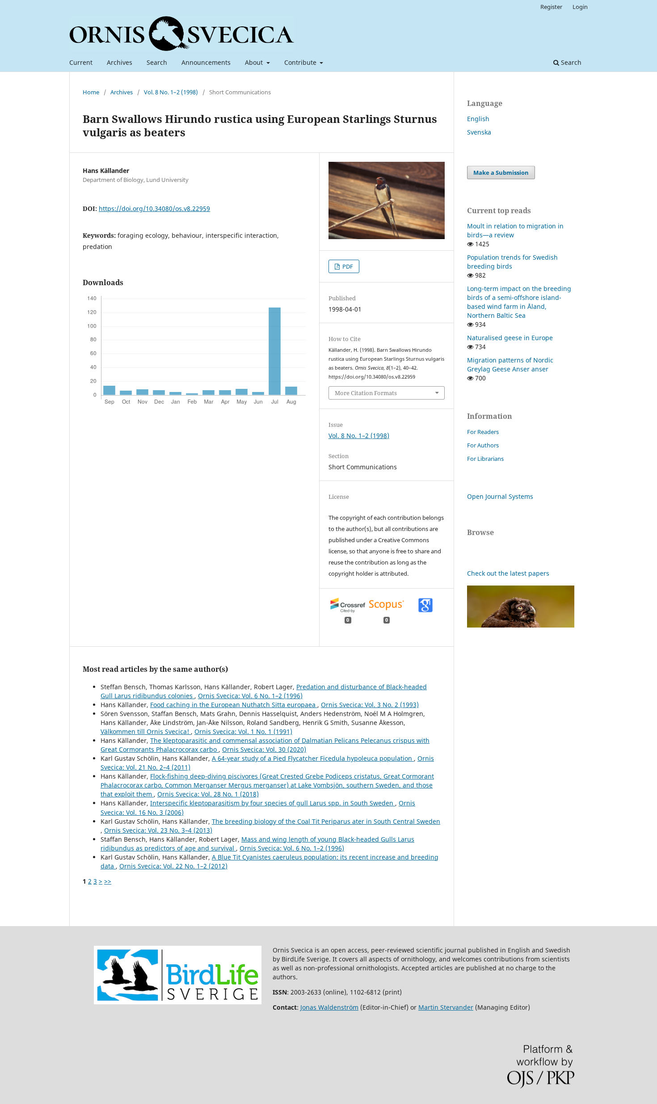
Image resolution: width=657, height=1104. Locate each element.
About (255, 62)
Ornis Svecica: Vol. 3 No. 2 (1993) (370, 704)
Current (81, 62)
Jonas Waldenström (329, 1007)
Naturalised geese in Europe (510, 337)
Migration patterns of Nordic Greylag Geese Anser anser (510, 364)
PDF (347, 266)
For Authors (483, 445)
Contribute (301, 62)
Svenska (479, 132)
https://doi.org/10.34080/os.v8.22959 (154, 208)
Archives (119, 62)
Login (580, 7)
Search (157, 62)
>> (107, 881)
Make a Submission (501, 173)
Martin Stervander (445, 1007)
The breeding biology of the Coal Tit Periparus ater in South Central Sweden (326, 821)
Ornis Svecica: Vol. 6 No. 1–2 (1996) (250, 695)
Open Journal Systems (500, 496)
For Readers (483, 432)
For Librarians (485, 459)
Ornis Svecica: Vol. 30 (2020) (264, 749)
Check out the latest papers (508, 573)
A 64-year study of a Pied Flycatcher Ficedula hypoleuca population (313, 758)
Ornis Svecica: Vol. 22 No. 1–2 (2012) (173, 866)
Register (551, 7)
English (478, 118)
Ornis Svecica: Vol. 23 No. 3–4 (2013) (158, 830)
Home (91, 92)
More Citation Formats (366, 393)
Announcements (206, 62)
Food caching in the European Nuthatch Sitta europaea (233, 704)
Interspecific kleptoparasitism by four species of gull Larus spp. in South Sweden (272, 803)
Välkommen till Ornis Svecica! (146, 731)
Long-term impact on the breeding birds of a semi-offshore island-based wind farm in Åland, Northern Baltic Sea (519, 302)
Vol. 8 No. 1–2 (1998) (171, 92)
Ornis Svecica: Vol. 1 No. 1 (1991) (243, 731)
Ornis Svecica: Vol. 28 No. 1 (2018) (208, 794)
